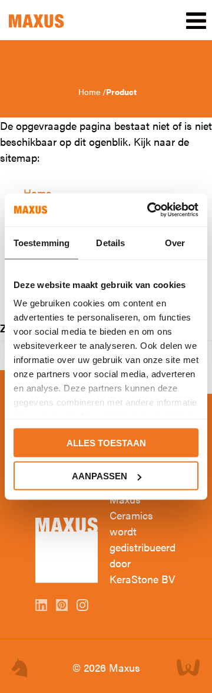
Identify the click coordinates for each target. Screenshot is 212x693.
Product (121, 91)
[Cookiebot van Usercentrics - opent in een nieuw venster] (149, 210)
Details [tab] (110, 242)
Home (90, 91)
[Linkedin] (42, 606)
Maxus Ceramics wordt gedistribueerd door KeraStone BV (142, 539)
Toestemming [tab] (41, 242)
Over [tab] (175, 242)
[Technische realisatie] (188, 667)
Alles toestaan (106, 442)
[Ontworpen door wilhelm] (19, 667)
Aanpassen (99, 476)
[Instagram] (84, 606)
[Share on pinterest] (63, 606)
